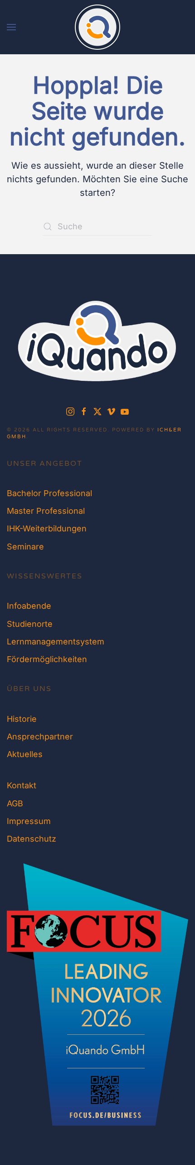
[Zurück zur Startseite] (97, 27)
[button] (11, 27)
